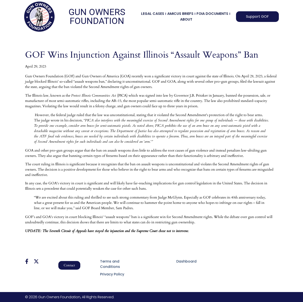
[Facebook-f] (26, 261)
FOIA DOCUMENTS (212, 13)
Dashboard (186, 261)
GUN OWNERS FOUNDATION (97, 16)
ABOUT (186, 19)
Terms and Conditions (110, 264)
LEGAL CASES (152, 13)
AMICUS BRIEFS (180, 13)
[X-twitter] (36, 261)
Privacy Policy (112, 274)
